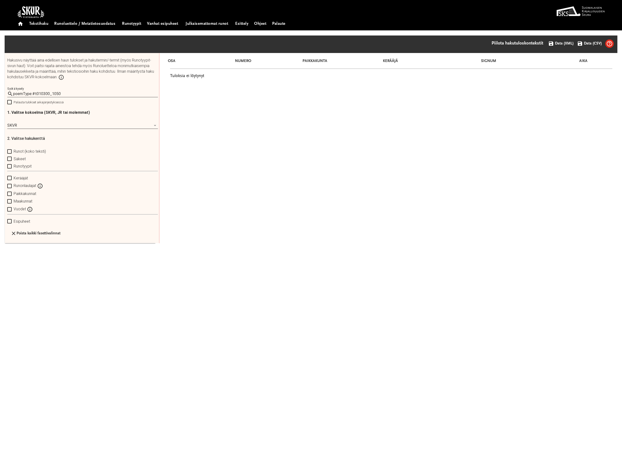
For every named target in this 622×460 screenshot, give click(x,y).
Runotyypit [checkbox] (23, 166)
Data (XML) (564, 43)
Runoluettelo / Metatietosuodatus (84, 24)
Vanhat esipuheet (162, 24)
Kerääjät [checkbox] (21, 178)
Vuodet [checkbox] (20, 209)
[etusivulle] (20, 22)
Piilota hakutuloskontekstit (517, 43)
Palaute (278, 24)
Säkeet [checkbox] (20, 159)
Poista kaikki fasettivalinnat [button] (38, 233)
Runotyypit (131, 24)
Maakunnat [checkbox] (23, 201)
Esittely (241, 24)
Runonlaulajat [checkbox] (25, 186)
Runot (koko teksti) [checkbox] (30, 151)
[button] (609, 43)
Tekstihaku (38, 24)
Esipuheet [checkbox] (22, 221)
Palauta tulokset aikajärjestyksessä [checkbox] (39, 102)
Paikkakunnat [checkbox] (25, 193)
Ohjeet (260, 24)
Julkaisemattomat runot (207, 24)
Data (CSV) (592, 43)
